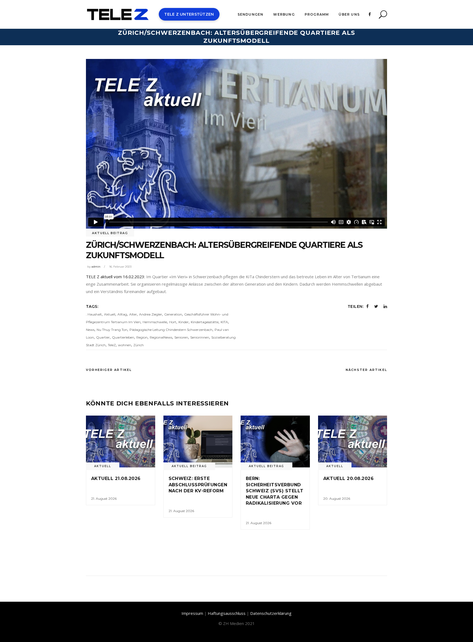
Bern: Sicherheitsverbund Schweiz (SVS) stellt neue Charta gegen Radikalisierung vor (275, 491)
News (90, 330)
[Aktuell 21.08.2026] (120, 441)
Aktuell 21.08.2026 (116, 478)
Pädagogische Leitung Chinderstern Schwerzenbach (170, 330)
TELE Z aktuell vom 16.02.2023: (115, 276)
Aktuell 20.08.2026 (348, 478)
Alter (133, 314)
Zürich (138, 345)
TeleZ (112, 345)
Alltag (122, 314)
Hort (172, 322)
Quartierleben (123, 337)
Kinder (183, 322)
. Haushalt (94, 314)
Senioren (181, 337)
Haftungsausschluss (227, 613)
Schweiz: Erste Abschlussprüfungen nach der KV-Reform (198, 484)
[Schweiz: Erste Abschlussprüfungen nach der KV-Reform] (198, 441)
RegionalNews (161, 337)
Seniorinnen (199, 337)
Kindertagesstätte (204, 322)
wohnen (124, 345)
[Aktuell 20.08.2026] (352, 441)
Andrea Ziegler (150, 314)
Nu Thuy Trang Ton (112, 330)
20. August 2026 (336, 498)
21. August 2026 (104, 498)
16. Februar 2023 (120, 266)
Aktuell (109, 314)
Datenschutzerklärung (271, 613)
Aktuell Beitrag (110, 233)
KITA (224, 322)
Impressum (192, 613)
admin (95, 266)
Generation (173, 314)
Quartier (103, 337)
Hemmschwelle (155, 322)
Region (142, 337)
